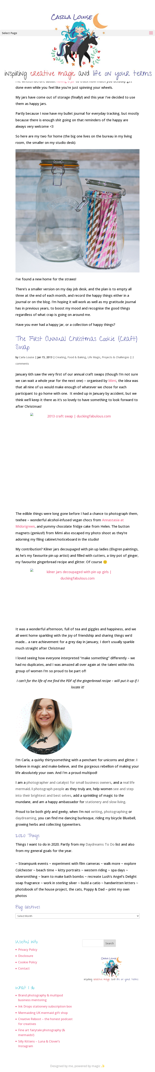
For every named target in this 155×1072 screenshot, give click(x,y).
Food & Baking (76, 357)
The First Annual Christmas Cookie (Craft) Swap (76, 344)
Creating (60, 357)
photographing (116, 811)
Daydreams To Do (100, 844)
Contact (24, 968)
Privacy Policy (27, 950)
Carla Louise (26, 357)
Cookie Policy (27, 962)
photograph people (49, 789)
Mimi (112, 380)
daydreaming (26, 818)
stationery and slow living (105, 802)
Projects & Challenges (115, 357)
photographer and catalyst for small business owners (68, 782)
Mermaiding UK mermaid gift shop (43, 1013)
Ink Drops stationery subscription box (45, 1006)
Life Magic (94, 357)
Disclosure (25, 956)
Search (109, 943)
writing (96, 811)
